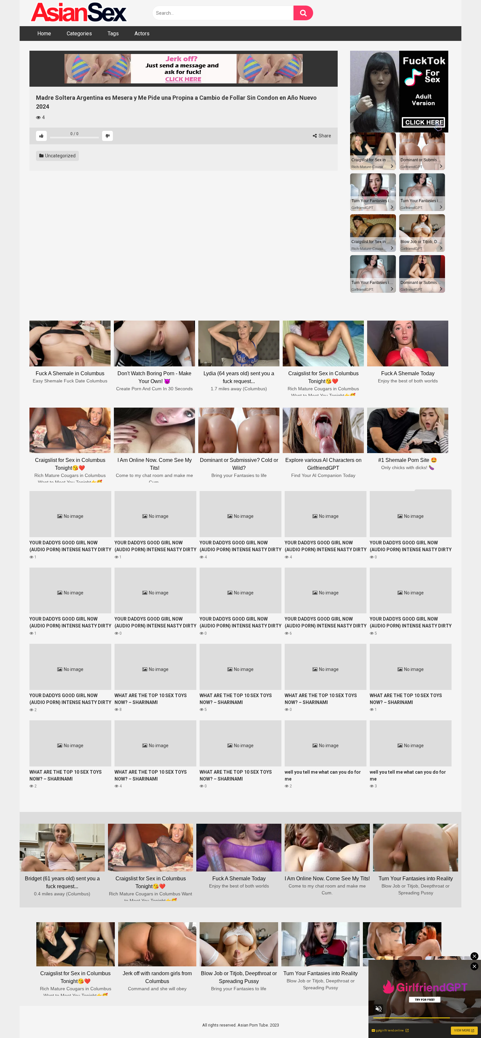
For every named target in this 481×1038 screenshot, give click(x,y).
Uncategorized (60, 155)
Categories (79, 33)
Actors (142, 33)
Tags (113, 33)
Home (44, 33)
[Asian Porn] (78, 13)
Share (324, 135)
